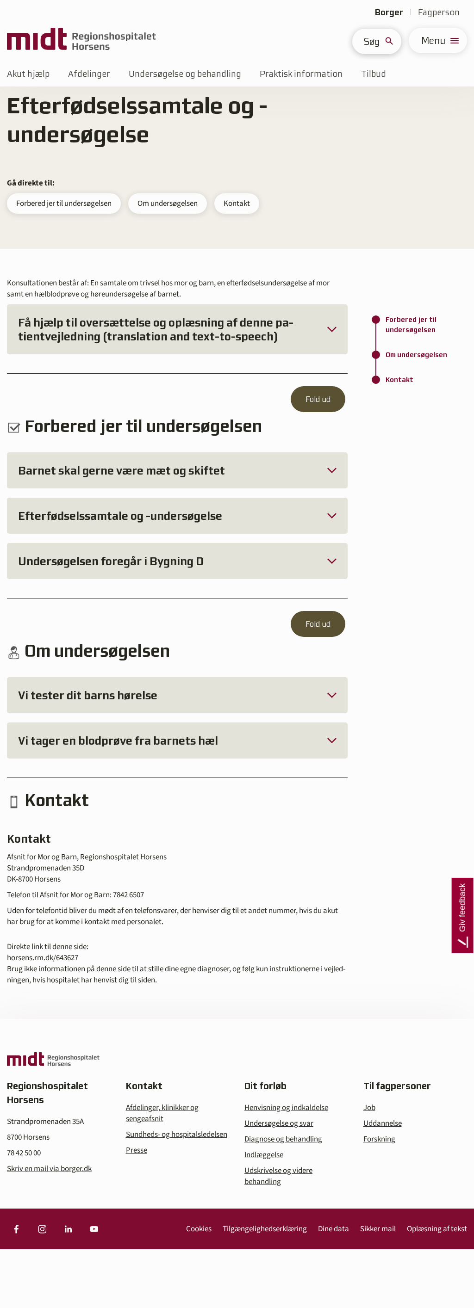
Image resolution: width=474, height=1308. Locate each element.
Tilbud (373, 73)
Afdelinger (89, 73)
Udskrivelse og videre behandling (278, 1176)
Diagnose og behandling (283, 1139)
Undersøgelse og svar (278, 1123)
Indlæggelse (263, 1154)
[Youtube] (94, 1229)
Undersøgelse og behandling (185, 73)
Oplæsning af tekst (437, 1228)
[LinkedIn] (68, 1229)
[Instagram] (42, 1229)
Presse (136, 1150)
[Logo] (81, 40)
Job (369, 1107)
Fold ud (318, 399)
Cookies (199, 1228)
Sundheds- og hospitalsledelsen (176, 1134)
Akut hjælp (28, 73)
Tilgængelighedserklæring (265, 1228)
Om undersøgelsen (167, 203)
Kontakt (237, 203)
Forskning (379, 1139)
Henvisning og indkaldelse (286, 1107)
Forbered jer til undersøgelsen (64, 203)
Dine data (333, 1228)
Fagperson (439, 12)
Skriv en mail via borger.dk (49, 1168)
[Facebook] (16, 1229)
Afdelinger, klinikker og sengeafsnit (162, 1113)
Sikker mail (378, 1228)
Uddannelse (382, 1123)
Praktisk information (301, 73)
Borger (389, 12)
